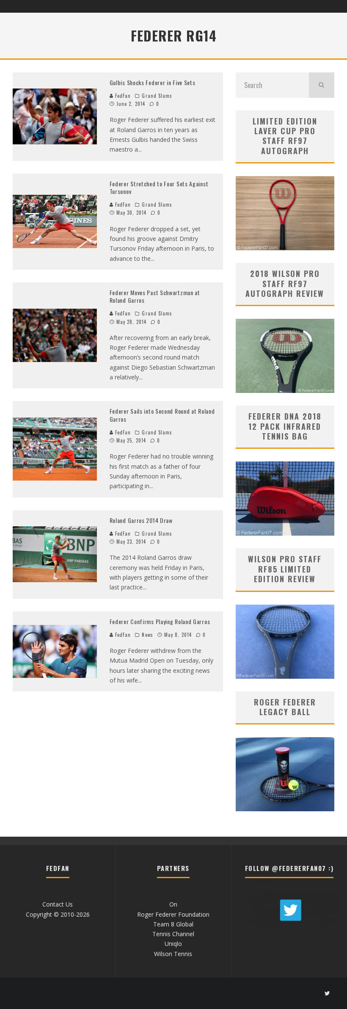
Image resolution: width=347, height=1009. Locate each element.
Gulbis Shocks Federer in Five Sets (153, 82)
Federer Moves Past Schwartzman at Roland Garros (155, 296)
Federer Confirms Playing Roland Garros (160, 621)
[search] (321, 85)
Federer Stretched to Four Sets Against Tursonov (159, 187)
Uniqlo (173, 944)
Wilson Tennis (173, 954)
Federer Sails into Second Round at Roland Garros (162, 414)
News (147, 635)
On (173, 904)
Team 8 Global (173, 924)
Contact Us (57, 904)
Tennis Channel (173, 934)
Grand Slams (157, 96)
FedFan (122, 95)
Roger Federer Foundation (173, 914)
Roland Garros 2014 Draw (141, 520)
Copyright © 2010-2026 (58, 914)
